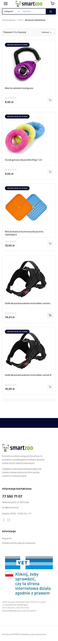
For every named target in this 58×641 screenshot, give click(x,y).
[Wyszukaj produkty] (51, 11)
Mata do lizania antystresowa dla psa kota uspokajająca (24, 233)
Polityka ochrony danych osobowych (18, 543)
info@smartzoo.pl (10, 507)
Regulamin (7, 538)
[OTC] (29, 575)
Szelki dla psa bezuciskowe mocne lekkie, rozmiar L (28, 303)
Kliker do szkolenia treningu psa (19, 88)
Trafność (45, 32)
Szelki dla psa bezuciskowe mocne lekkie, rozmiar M (28, 375)
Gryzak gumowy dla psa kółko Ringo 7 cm (23, 160)
